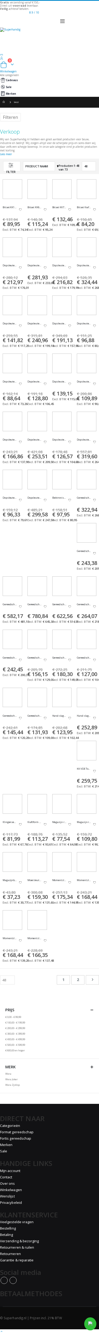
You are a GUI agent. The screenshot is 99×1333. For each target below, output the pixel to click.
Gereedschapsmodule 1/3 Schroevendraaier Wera (84, 551)
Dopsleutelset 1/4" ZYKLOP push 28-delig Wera (10, 381)
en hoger (15, 1050)
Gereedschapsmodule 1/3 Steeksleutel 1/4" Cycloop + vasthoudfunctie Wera (59, 604)
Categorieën (10, 1125)
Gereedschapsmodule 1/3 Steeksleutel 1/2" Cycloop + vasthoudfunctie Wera (34, 604)
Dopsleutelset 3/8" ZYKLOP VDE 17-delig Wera (84, 439)
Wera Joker (11, 1079)
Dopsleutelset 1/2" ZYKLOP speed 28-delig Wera (59, 265)
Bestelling (8, 1228)
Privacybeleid (11, 1202)
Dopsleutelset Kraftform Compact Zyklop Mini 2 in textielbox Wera (10, 497)
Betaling (6, 1234)
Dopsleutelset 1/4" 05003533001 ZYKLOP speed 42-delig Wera (34, 323)
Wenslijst (7, 1196)
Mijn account (10, 1170)
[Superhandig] (49, 34)
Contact (6, 1177)
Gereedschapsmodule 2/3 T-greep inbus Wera (84, 604)
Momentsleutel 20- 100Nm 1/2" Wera (59, 880)
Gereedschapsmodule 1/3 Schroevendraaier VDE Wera (84, 497)
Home (4, 102)
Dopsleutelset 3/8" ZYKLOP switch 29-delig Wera (59, 439)
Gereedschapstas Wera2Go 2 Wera (34, 715)
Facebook (4, 1280)
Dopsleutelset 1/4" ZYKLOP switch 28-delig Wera (59, 381)
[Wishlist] (49, 55)
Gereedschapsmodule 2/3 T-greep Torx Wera (10, 657)
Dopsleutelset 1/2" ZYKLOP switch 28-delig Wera (10, 323)
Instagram (13, 1280)
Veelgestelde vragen (17, 1221)
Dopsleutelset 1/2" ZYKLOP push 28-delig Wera (34, 265)
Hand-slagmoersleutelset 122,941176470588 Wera (84, 715)
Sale (9, 87)
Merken (11, 93)
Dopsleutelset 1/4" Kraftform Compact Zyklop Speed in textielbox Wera (84, 323)
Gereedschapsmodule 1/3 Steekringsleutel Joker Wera (10, 604)
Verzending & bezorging (19, 1241)
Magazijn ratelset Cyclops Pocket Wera (84, 822)
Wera (8, 1073)
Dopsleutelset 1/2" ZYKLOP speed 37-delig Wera (84, 265)
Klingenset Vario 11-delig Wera (10, 822)
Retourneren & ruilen (17, 1247)
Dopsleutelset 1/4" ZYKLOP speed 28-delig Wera (34, 381)
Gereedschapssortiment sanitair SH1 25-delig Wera (10, 715)
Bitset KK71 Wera (59, 207)
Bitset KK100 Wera (10, 207)
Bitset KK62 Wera (34, 207)
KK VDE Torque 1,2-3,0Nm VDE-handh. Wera (84, 768)
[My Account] (49, 58)
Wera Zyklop (12, 1085)
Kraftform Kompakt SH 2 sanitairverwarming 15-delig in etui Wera (34, 822)
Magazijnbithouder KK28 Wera (10, 880)
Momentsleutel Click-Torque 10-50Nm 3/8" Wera (10, 938)
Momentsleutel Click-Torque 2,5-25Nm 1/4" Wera (34, 938)
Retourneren (10, 1253)
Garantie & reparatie (17, 1260)
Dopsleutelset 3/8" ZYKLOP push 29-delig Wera (84, 381)
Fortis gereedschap (15, 1138)
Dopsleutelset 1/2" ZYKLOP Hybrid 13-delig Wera (10, 265)
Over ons (7, 1183)
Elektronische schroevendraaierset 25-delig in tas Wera (59, 497)
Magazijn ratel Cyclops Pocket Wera (59, 822)
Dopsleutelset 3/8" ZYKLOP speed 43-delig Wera (34, 439)
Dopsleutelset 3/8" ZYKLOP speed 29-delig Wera (10, 439)
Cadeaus (12, 80)
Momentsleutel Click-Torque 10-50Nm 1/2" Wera (84, 880)
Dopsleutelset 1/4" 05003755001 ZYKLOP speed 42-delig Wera (59, 323)
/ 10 (34, 12)
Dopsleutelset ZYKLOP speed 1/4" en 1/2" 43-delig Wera (34, 497)
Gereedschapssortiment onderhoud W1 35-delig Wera (84, 657)
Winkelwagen (11, 1189)
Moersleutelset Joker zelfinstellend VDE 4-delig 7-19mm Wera (34, 880)
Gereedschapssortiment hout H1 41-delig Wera (34, 657)
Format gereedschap (17, 1132)
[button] (20, 210)
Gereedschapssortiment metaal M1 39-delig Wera (59, 657)
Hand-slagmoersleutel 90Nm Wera (59, 715)
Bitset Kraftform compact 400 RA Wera (84, 207)
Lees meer (6, 154)
